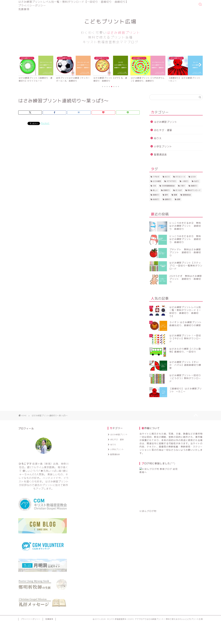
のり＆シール (180, 177)
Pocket (45, 123)
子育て (182, 186)
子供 (154, 186)
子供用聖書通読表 (168, 186)
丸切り (196, 181)
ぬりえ (158, 138)
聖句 (166, 195)
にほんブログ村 (147, 511)
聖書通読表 (160, 154)
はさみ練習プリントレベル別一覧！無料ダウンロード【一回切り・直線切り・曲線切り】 (73, 1)
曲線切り (194, 186)
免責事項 (23, 9)
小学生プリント (163, 146)
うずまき (156, 177)
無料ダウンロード (194, 190)
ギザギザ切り (171, 181)
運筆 (178, 199)
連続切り (168, 199)
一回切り (185, 181)
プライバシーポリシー (32, 5)
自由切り (156, 199)
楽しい (155, 190)
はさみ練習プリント (165, 122)
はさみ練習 (157, 181)
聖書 (175, 195)
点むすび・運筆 (163, 130)
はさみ (193, 177)
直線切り (156, 195)
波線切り (166, 190)
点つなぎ (178, 190)
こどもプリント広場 (110, 31)
